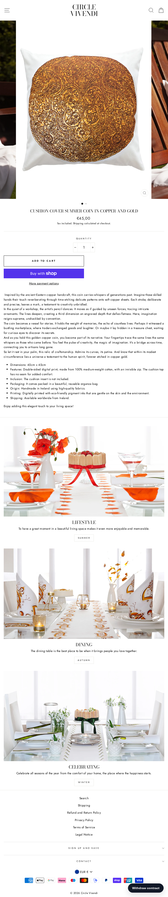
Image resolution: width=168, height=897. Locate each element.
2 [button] (86, 204)
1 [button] (82, 204)
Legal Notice (84, 834)
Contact (84, 861)
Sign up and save (84, 848)
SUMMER (84, 538)
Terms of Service (84, 827)
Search (84, 798)
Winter (84, 782)
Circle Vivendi (84, 10)
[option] (84, 110)
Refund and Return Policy (84, 812)
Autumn (84, 660)
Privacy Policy (84, 820)
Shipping (78, 223)
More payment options (44, 283)
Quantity (84, 238)
